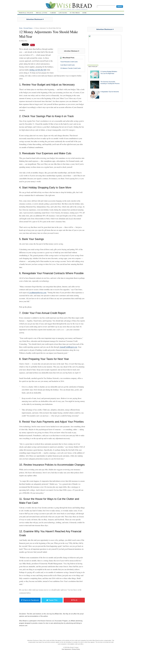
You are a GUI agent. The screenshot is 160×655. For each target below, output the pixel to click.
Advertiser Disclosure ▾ (35, 19)
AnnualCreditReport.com (68, 347)
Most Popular (92, 66)
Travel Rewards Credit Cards (69, 62)
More (85, 13)
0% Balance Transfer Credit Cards (70, 68)
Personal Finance (26, 13)
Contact (76, 647)
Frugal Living (41, 13)
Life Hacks (63, 13)
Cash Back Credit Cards (67, 65)
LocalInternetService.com (37, 292)
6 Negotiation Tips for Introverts (109, 91)
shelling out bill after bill (37, 70)
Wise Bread (70, 647)
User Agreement (66, 649)
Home (20, 28)
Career (53, 13)
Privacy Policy (76, 649)
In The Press (75, 13)
